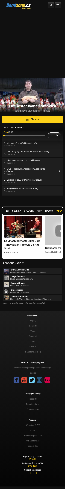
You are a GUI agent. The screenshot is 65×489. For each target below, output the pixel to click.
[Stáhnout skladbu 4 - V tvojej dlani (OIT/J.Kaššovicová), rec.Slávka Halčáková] (60, 171)
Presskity (33, 399)
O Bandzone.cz (32, 441)
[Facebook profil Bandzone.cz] (16, 380)
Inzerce (33, 373)
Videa (32, 331)
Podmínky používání (33, 436)
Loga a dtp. (33, 446)
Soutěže (32, 347)
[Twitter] (32, 380)
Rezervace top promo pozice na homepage (32, 368)
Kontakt (33, 430)
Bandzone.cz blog (33, 352)
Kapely (33, 321)
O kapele (29, 211)
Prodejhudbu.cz (33, 404)
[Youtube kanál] (24, 380)
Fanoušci (33, 336)
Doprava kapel (33, 409)
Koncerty (33, 326)
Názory (49, 211)
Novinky (16, 211)
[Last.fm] (47, 380)
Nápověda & (33, 425)
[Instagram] (39, 380)
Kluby (32, 341)
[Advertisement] (32, 44)
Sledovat (35, 119)
